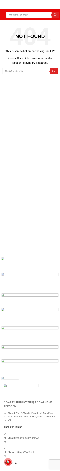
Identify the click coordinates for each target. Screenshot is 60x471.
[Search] (55, 15)
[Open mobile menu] (3, 15)
